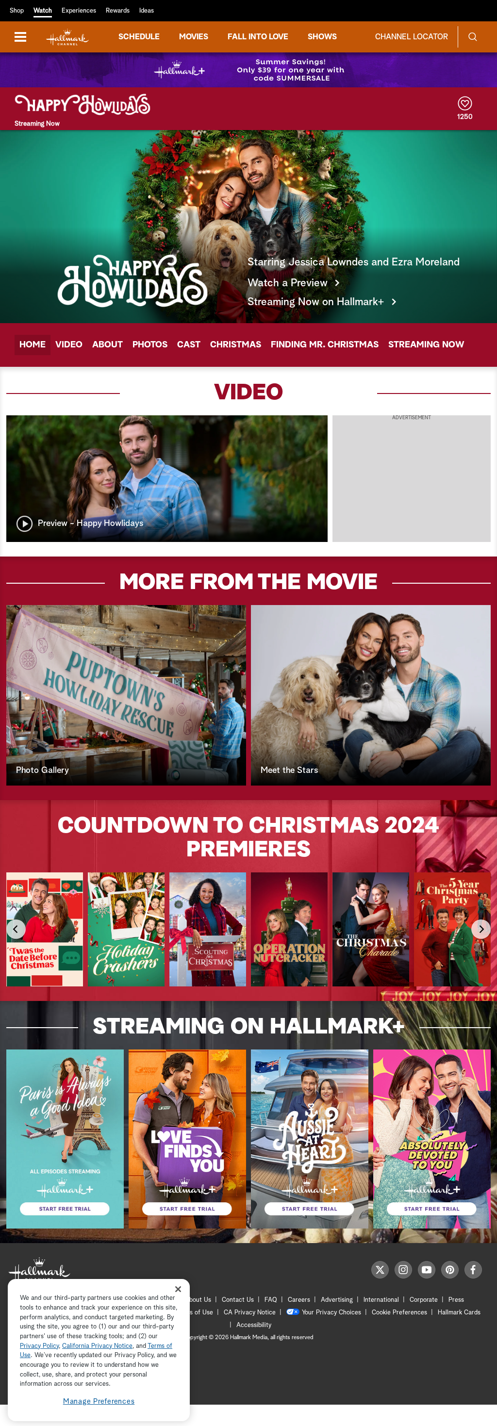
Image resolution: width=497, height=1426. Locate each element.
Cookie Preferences (399, 1313)
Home (32, 345)
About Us (198, 1300)
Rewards (118, 11)
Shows (322, 37)
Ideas (146, 11)
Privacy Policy (39, 1346)
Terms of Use (194, 1313)
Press (456, 1300)
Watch (42, 11)
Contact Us (238, 1300)
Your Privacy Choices (331, 1313)
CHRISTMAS (235, 345)
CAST (188, 345)
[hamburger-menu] (20, 37)
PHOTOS (150, 345)
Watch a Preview (288, 283)
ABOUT (107, 345)
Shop (17, 11)
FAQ (271, 1300)
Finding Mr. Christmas (325, 345)
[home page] (67, 37)
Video (69, 345)
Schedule (139, 37)
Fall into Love (258, 37)
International (381, 1300)
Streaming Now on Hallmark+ (316, 302)
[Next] (481, 929)
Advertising (337, 1300)
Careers (299, 1300)
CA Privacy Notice (250, 1313)
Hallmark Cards (459, 1313)
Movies (193, 37)
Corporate (424, 1300)
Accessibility (253, 1325)
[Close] (178, 1289)
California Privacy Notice (97, 1346)
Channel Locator (411, 37)
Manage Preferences (99, 1401)
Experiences (79, 11)
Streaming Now (426, 345)
